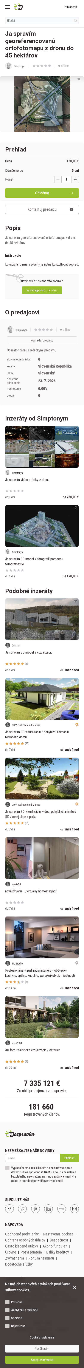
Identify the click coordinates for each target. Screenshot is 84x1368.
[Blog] (61, 1208)
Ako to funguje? (55, 1246)
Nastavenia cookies (58, 1234)
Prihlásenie (71, 7)
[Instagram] (74, 1208)
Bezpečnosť (59, 1240)
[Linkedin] (48, 1208)
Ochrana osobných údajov (25, 1240)
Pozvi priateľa (31, 1252)
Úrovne (10, 1252)
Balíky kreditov (57, 1252)
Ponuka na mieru (41, 1258)
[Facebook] (9, 1208)
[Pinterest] (35, 1208)
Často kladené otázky (21, 1246)
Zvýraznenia (14, 1258)
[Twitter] (22, 1208)
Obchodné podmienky (22, 1234)
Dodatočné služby (19, 1264)
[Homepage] (28, 7)
